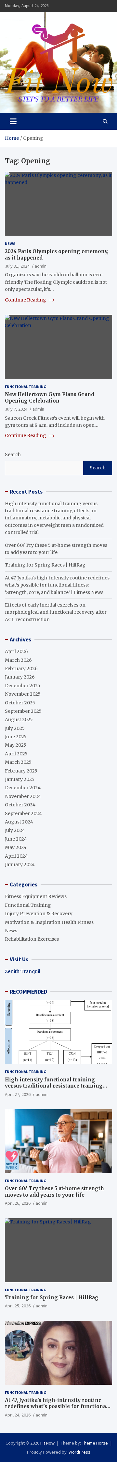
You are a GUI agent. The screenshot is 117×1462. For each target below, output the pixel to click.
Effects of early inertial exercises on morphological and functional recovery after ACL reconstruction (56, 612)
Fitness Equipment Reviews (36, 896)
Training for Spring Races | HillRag (45, 565)
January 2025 (19, 779)
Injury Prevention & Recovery (38, 913)
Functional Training (25, 386)
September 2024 (23, 813)
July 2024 (15, 830)
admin (40, 266)
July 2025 (15, 728)
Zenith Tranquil (22, 971)
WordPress (79, 1452)
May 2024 (16, 847)
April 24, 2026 (18, 1415)
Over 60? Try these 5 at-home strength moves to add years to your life (54, 1191)
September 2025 (23, 711)
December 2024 (23, 788)
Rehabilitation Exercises (32, 939)
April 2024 (16, 856)
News (10, 243)
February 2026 (21, 668)
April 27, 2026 (18, 1094)
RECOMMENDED (28, 991)
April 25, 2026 (18, 1306)
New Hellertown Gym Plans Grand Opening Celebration (49, 397)
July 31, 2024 (17, 266)
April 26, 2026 (18, 1203)
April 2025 (16, 754)
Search (13, 454)
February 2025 (21, 771)
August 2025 (19, 719)
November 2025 (23, 694)
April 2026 (16, 651)
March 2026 (18, 660)
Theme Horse (95, 1443)
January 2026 (20, 677)
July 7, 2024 (16, 409)
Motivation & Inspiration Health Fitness (49, 922)
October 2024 (20, 805)
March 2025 (18, 762)
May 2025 (15, 745)
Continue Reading (26, 300)
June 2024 (16, 839)
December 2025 (22, 686)
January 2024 (20, 864)
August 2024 (19, 822)
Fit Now (47, 1443)
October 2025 (20, 703)
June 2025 (16, 737)
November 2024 (23, 796)
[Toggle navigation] (13, 121)
